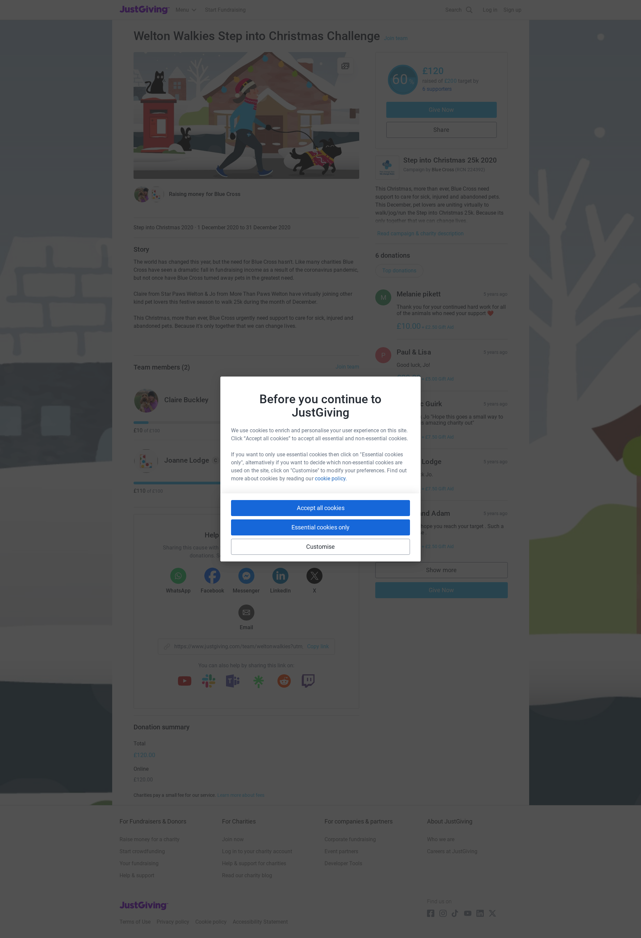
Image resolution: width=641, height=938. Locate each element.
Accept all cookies (321, 507)
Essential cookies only (320, 527)
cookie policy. (331, 478)
